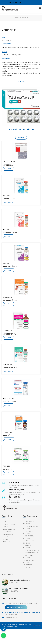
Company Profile (9, 524)
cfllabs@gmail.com (11, 617)
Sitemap (6, 539)
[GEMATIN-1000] (21, 353)
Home (16, 17)
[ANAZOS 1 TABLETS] (21, 151)
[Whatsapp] (3, 635)
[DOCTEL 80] (21, 218)
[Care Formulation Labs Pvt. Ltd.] (8, 9)
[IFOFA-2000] (21, 455)
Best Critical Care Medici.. (19, 589)
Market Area (7, 541)
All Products (8, 534)
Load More (21, 138)
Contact (6, 536)
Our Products (8, 531)
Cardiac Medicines (31, 553)
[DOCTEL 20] (21, 184)
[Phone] (3, 628)
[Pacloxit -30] (21, 421)
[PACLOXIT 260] (21, 320)
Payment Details (9, 529)
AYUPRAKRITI (28, 565)
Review (5, 526)
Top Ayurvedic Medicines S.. (19, 580)
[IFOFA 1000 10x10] (21, 387)
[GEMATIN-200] (21, 286)
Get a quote (21, 81)
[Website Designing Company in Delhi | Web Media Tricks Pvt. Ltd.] (36, 625)
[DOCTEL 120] (21, 252)
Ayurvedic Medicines (31, 550)
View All (27, 567)
